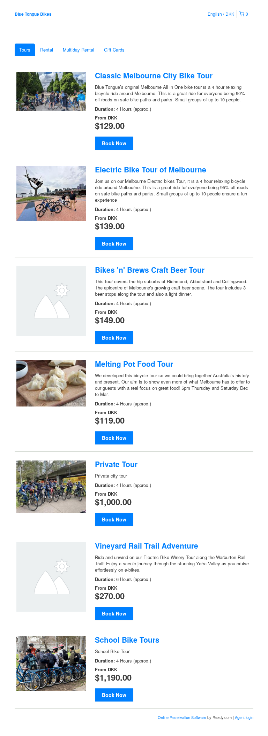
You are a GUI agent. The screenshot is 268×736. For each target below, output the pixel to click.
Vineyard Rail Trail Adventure (146, 545)
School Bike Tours (127, 639)
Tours (24, 49)
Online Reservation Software (182, 717)
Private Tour (116, 464)
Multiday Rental (78, 49)
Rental (46, 49)
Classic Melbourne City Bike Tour (154, 75)
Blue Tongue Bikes (33, 14)
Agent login (244, 717)
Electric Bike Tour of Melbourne (150, 169)
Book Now (114, 143)
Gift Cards (114, 49)
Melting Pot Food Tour (134, 363)
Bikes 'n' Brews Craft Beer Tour (149, 269)
